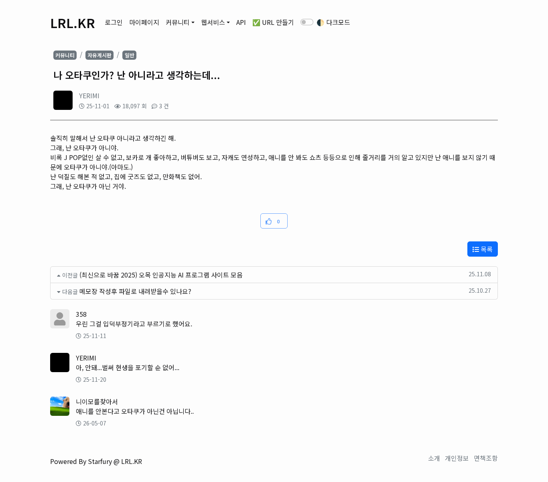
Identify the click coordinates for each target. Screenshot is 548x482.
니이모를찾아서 (97, 401)
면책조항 (486, 458)
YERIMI (89, 95)
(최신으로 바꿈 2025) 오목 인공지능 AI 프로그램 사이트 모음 (161, 274)
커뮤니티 (178, 22)
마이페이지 (144, 22)
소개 (434, 458)
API (241, 22)
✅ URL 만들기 (273, 22)
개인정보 (457, 458)
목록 (486, 249)
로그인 (114, 22)
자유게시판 (99, 55)
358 (81, 314)
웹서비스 (213, 22)
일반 (129, 55)
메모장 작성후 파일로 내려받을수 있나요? (135, 291)
